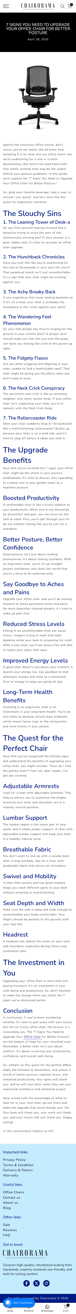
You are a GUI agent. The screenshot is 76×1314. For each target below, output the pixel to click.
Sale (6, 1225)
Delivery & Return (18, 1170)
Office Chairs (13, 1192)
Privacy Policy (14, 1160)
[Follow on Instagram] (46, 1283)
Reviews (10, 1230)
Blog (7, 1208)
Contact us (11, 1197)
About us (10, 1202)
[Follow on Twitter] (36, 1283)
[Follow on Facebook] (26, 1283)
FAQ (6, 1235)
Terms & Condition (18, 1165)
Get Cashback (23, 1303)
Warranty (10, 1175)
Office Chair (33, 1037)
